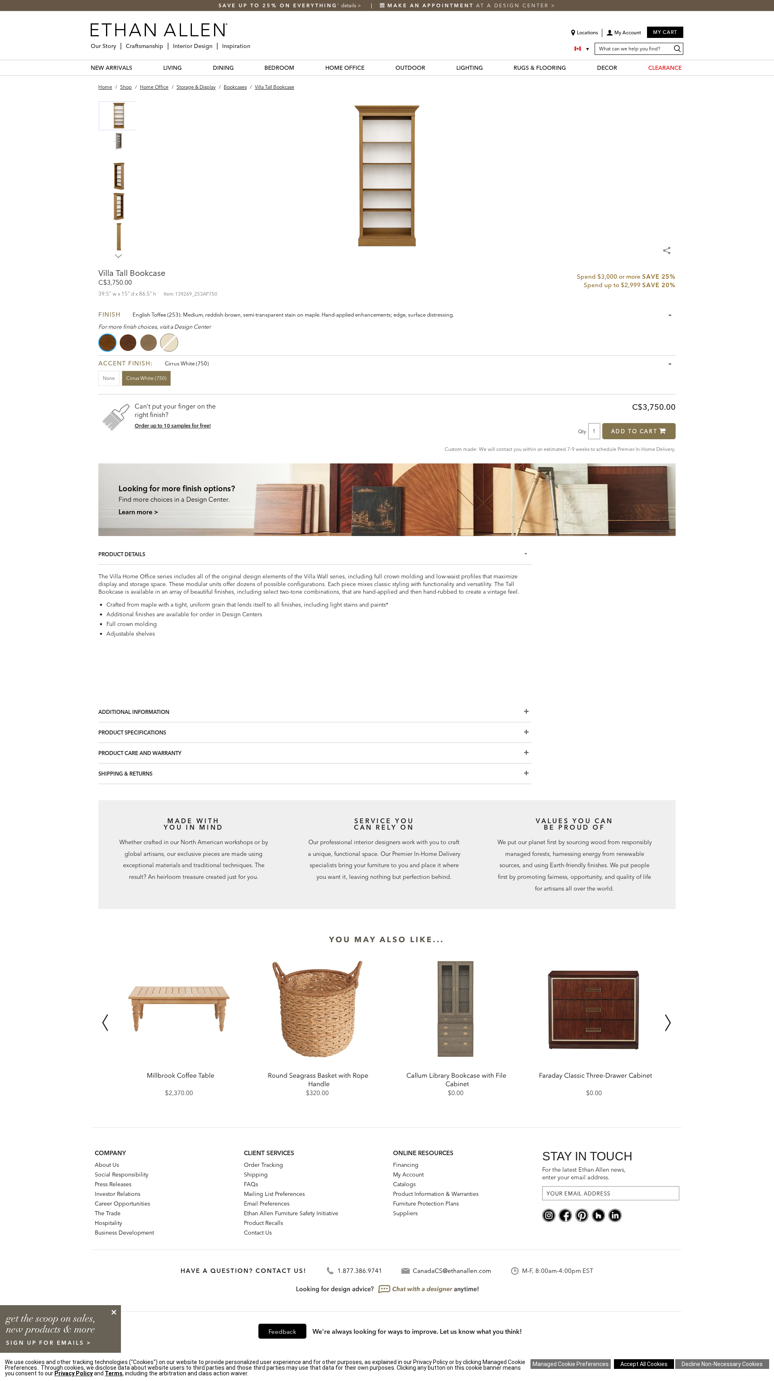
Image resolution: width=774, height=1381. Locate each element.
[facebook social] (565, 1215)
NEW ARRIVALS (111, 67)
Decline (722, 1364)
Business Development (124, 1232)
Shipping (256, 1174)
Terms (114, 1373)
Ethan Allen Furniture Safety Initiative (291, 1213)
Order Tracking (263, 1164)
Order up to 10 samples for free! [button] (173, 425)
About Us (107, 1164)
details (349, 5)
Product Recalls (263, 1223)
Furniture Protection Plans (426, 1203)
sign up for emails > (49, 1342)
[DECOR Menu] (622, 68)
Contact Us (258, 1232)
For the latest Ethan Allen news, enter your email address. (584, 1173)
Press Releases (113, 1184)
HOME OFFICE (344, 67)
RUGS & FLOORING (540, 67)
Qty (582, 431)
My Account (408, 1174)
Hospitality (108, 1223)
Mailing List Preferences (274, 1193)
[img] (387, 499)
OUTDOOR (410, 67)
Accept (644, 1364)
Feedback (282, 1331)
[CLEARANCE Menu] (686, 68)
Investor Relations (117, 1193)
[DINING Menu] (238, 68)
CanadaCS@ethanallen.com (452, 1271)
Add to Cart (634, 431)
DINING (223, 67)
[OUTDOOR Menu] (430, 68)
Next (118, 256)
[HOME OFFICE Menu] (369, 68)
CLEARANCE (665, 67)
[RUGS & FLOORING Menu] (571, 68)
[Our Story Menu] (118, 43)
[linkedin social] (615, 1215)
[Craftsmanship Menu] (166, 43)
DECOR (607, 67)
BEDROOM (279, 67)
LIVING (172, 67)
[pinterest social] (582, 1215)
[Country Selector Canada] (582, 49)
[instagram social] (549, 1215)
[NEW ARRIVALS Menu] (137, 68)
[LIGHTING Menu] (488, 68)
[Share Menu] (668, 247)
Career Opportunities (122, 1203)
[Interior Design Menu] (215, 43)
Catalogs (404, 1184)
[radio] (108, 343)
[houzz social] (598, 1215)
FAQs (251, 1184)
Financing (405, 1164)
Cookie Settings (571, 1364)
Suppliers (405, 1213)
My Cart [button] (665, 32)
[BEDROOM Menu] (299, 68)
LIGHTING (469, 67)
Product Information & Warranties (436, 1193)
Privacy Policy (73, 1373)
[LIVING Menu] (186, 68)
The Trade (108, 1213)
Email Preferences (266, 1203)
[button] (623, 35)
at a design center (469, 5)
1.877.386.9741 (359, 1271)
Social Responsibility (121, 1174)
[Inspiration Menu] (253, 43)
